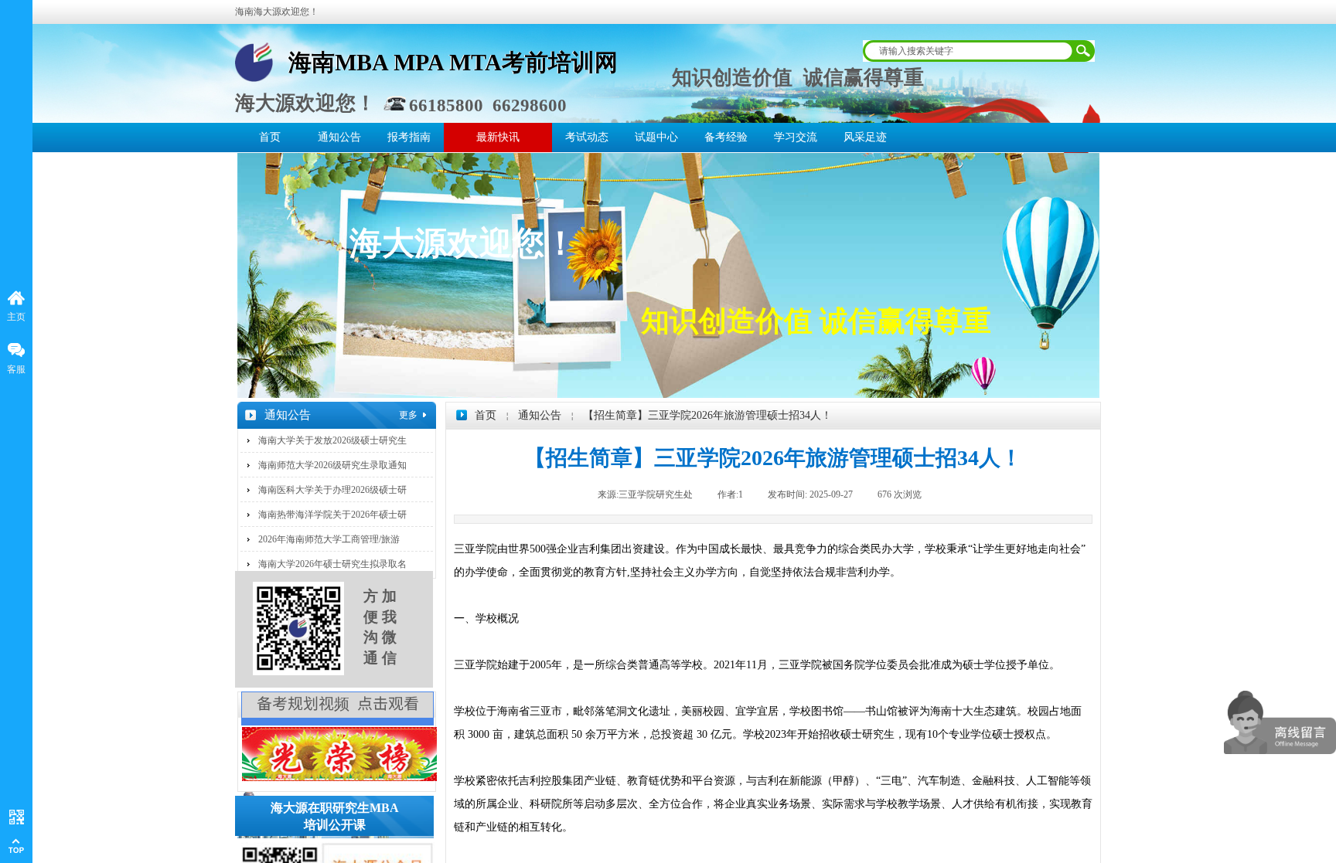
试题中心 (656, 137)
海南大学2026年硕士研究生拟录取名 (332, 564)
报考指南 (409, 137)
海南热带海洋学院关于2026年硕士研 (332, 514)
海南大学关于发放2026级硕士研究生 (332, 440)
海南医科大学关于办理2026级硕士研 (332, 489)
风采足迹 (865, 137)
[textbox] (966, 51)
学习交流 (795, 137)
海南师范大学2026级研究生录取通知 (332, 465)
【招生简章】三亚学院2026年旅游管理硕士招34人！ (707, 415)
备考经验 (726, 137)
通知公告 (339, 137)
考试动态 (586, 137)
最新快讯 (498, 137)
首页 (270, 137)
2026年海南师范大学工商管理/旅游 (329, 539)
